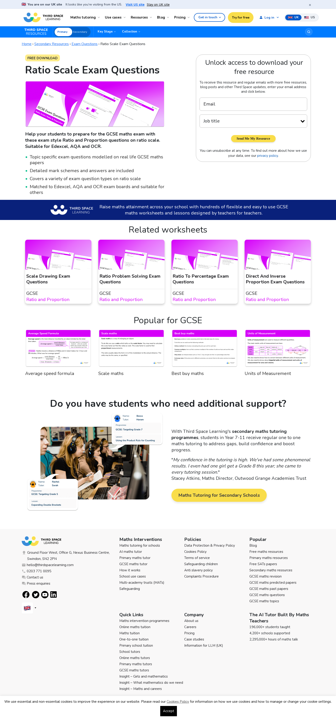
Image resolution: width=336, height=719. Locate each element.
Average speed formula (49, 373)
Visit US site (135, 4)
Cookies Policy (195, 551)
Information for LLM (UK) (203, 645)
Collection (129, 32)
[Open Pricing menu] (189, 17)
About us (191, 621)
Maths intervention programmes (144, 621)
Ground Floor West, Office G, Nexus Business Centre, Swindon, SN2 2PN (68, 555)
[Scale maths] (131, 349)
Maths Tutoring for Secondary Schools (219, 495)
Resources (139, 17)
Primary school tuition (136, 645)
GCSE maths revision (265, 576)
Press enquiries (38, 583)
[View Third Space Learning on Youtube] (44, 594)
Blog (161, 17)
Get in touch (207, 17)
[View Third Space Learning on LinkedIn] (53, 594)
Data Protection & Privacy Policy (209, 545)
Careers (190, 627)
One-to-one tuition (134, 639)
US (312, 17)
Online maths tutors (134, 658)
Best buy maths (187, 373)
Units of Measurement (268, 373)
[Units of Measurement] (278, 349)
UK (296, 17)
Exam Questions (85, 43)
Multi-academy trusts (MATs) (141, 582)
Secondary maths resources (270, 570)
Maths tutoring (83, 17)
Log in (269, 17)
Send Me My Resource (253, 138)
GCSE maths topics (264, 601)
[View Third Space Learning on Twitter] (35, 594)
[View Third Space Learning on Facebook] (26, 594)
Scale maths (111, 373)
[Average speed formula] (58, 349)
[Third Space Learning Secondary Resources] (38, 32)
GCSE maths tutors (134, 670)
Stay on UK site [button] (158, 4)
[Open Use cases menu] (125, 17)
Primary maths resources (268, 558)
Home (27, 43)
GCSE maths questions (267, 595)
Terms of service (197, 558)
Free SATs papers (263, 564)
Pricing (180, 17)
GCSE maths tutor (133, 564)
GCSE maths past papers (268, 588)
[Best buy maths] (204, 349)
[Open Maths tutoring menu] (99, 17)
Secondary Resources (51, 43)
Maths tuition (129, 633)
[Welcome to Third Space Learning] (43, 17)
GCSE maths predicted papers (272, 582)
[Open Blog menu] (168, 17)
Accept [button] (168, 711)
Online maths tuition (134, 627)
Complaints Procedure (201, 576)
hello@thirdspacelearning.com (50, 565)
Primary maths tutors (135, 664)
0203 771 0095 (39, 571)
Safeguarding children (201, 564)
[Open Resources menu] (151, 17)
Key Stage (105, 32)
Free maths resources (266, 551)
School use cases (132, 576)
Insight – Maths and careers (140, 688)
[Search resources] (308, 31)
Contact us (35, 577)
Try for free (240, 17)
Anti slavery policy (198, 570)
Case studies (194, 639)
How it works (129, 570)
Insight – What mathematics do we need (151, 682)
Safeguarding (129, 588)
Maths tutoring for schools (139, 545)
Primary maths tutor (134, 558)
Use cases (113, 17)
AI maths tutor (130, 551)
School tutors (129, 651)
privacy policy (267, 155)
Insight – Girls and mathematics (143, 676)
